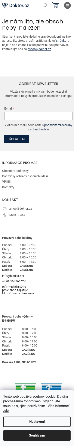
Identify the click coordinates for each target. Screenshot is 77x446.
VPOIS (6, 181)
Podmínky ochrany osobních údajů (25, 176)
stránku (61, 40)
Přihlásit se (16, 139)
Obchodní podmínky (15, 171)
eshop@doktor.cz (39, 49)
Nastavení (37, 422)
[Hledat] (45, 5)
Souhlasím (37, 435)
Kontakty (8, 187)
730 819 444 (17, 215)
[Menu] (67, 5)
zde (6, 411)
